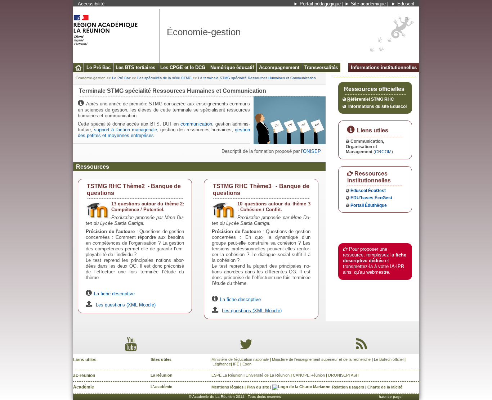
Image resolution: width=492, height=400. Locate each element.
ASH (355, 375)
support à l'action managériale (125, 129)
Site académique (368, 3)
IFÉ (236, 364)
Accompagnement (279, 67)
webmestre (377, 272)
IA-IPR (397, 266)
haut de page (390, 397)
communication (196, 124)
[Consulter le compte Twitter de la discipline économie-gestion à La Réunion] (246, 347)
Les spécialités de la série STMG (164, 78)
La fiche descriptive (114, 293)
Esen (246, 364)
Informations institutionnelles (384, 67)
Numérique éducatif (232, 67)
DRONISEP (338, 375)
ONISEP (312, 151)
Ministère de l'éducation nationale (240, 359)
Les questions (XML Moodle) (126, 305)
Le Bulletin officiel (388, 359)
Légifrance (222, 364)
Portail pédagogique (320, 3)
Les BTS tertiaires (135, 67)
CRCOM (383, 151)
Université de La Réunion (268, 375)
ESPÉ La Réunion (226, 375)
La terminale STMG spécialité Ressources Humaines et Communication (257, 78)
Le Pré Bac (98, 67)
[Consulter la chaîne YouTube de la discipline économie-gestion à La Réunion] (131, 347)
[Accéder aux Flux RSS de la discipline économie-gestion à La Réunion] (361, 347)
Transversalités (321, 67)
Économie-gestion (91, 78)
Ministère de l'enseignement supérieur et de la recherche (321, 359)
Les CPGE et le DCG (182, 67)
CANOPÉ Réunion (309, 375)
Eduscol (405, 3)
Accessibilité (91, 3)
